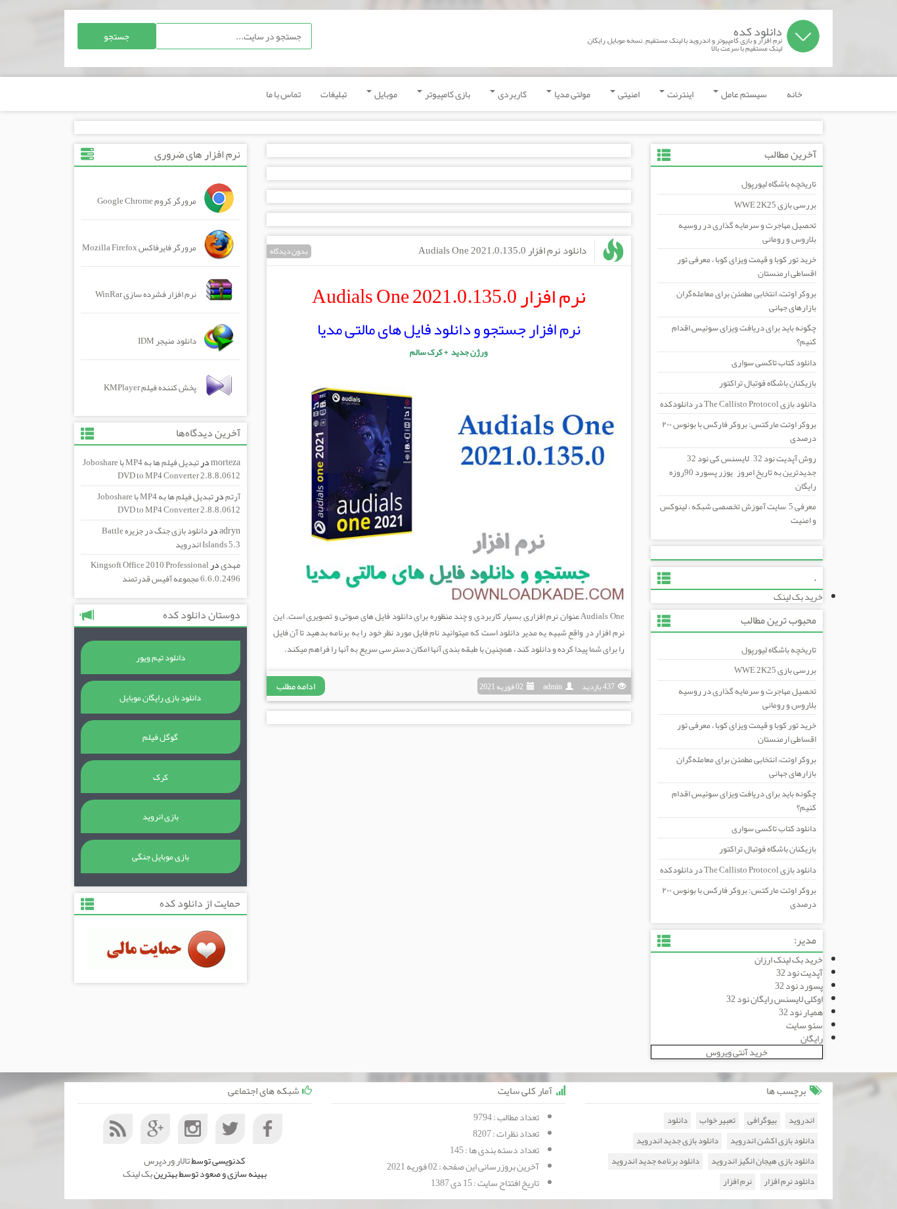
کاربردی (511, 94)
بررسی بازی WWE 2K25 (775, 205)
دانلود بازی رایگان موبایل (160, 697)
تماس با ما (283, 94)
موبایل (385, 94)
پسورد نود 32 (799, 985)
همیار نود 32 (801, 1012)
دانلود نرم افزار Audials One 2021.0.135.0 (502, 250)
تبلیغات (333, 94)
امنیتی (628, 94)
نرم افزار (737, 1182)
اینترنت (679, 94)
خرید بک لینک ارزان (789, 959)
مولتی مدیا (571, 94)
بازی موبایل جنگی (160, 856)
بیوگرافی (762, 1120)
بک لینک (137, 1173)
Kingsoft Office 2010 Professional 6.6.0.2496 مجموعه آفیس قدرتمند (165, 572)
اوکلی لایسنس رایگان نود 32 (774, 999)
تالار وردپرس (167, 1160)
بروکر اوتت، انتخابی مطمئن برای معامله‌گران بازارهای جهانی (746, 300)
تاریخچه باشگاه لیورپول (778, 184)
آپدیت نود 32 (799, 972)
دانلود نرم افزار (789, 1182)
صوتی (349, 616)
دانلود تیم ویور (160, 657)
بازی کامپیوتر (447, 94)
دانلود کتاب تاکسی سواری (774, 362)
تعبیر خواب (717, 1120)
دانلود (677, 1120)
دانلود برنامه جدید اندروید (655, 1161)
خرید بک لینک (798, 596)
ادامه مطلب (295, 686)
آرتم (232, 496)
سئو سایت (804, 1025)
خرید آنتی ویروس (737, 1052)
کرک (160, 777)
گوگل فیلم (160, 737)
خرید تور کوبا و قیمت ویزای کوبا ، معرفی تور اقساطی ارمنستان (746, 266)
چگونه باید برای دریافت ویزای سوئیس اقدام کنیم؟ (744, 334)
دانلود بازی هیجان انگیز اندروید (762, 1161)
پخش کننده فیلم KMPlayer (150, 387)
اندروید (801, 1120)
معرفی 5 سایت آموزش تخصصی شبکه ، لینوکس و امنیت (738, 513)
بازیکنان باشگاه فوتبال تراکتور (767, 383)
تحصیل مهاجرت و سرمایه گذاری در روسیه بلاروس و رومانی (747, 232)
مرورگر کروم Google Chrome (146, 201)
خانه (794, 94)
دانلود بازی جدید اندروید (677, 1141)
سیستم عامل (743, 94)
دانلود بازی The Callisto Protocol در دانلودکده (738, 404)
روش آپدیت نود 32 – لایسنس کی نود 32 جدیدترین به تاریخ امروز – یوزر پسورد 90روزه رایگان (742, 472)
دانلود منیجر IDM (167, 341)
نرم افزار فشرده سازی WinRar (145, 294)
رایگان (811, 1038)
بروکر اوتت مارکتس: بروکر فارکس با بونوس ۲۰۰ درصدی (739, 431)
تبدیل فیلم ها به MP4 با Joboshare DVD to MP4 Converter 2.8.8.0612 (161, 469)
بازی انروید (160, 816)
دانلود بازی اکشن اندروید (772, 1141)
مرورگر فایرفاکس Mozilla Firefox (139, 247)
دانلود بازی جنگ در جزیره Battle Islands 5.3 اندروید (171, 537)
